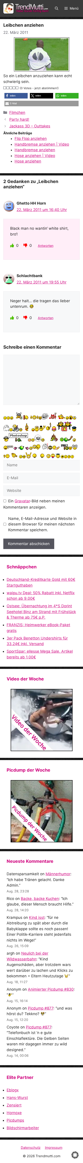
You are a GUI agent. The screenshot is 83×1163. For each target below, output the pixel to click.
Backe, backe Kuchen (40, 898)
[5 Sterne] (17, 88)
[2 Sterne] (8, 88)
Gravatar (22, 501)
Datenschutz (31, 1147)
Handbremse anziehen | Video (42, 144)
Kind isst (36, 917)
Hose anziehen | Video (35, 155)
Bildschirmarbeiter (23, 1128)
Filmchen (17, 112)
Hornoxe (14, 1113)
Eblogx (13, 1090)
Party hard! (19, 119)
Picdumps (15, 1120)
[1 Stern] (4, 88)
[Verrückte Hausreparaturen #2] (41, 811)
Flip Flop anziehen (31, 138)
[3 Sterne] (11, 88)
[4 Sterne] (14, 88)
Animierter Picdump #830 (51, 989)
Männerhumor (58, 874)
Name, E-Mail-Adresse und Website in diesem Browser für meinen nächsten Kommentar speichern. (42, 524)
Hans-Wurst (17, 1097)
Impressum (53, 1147)
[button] (56, 8)
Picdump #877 (40, 1008)
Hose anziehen (28, 161)
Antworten (45, 245)
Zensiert (14, 1105)
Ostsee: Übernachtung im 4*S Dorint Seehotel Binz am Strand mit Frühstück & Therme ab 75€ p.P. (41, 612)
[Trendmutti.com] (26, 8)
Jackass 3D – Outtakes (29, 126)
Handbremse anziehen (35, 150)
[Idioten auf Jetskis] (41, 720)
